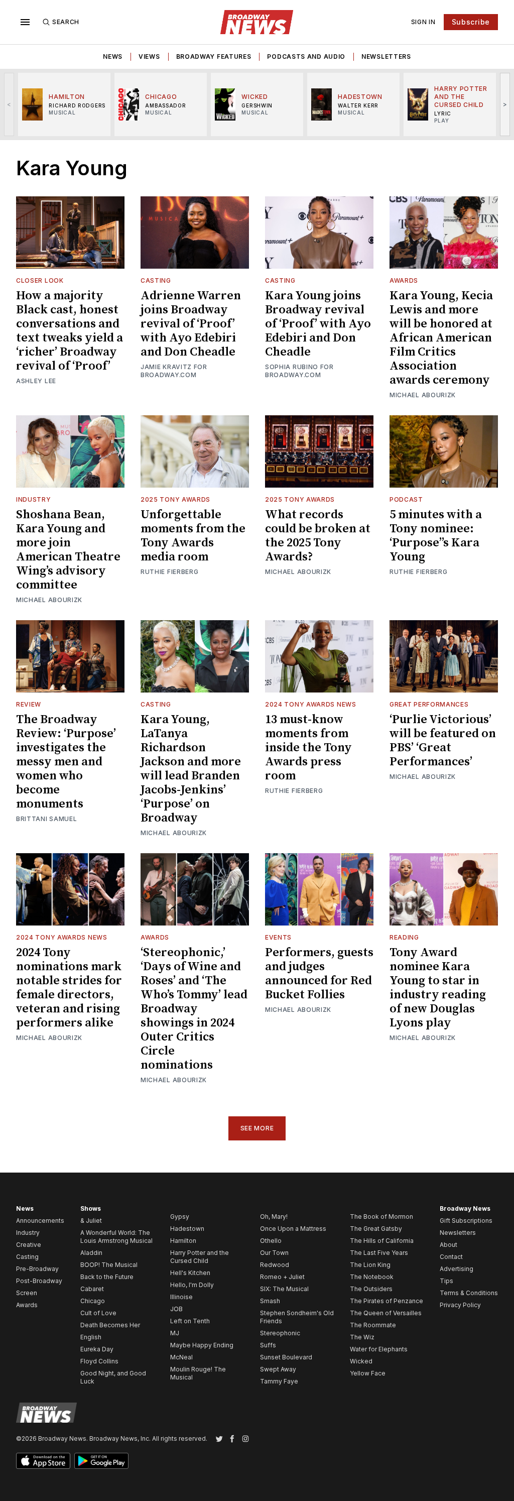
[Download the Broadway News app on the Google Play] (101, 1461)
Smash (270, 1301)
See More (257, 1128)
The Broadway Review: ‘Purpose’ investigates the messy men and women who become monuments (66, 762)
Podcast (406, 499)
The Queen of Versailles (386, 1313)
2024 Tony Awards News (310, 704)
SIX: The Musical (284, 1289)
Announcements (40, 1220)
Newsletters (386, 56)
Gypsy (179, 1216)
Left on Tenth (190, 1321)
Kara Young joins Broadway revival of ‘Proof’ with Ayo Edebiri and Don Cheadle (318, 324)
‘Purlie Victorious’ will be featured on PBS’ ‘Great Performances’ (443, 740)
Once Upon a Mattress (293, 1228)
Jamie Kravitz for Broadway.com (174, 371)
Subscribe (471, 22)
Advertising (456, 1269)
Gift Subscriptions (466, 1220)
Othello (271, 1240)
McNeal (181, 1357)
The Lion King (370, 1264)
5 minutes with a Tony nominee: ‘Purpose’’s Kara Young (436, 535)
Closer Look (40, 280)
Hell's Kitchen (190, 1273)
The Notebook (372, 1277)
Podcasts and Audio (306, 56)
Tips (446, 1281)
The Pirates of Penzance (386, 1301)
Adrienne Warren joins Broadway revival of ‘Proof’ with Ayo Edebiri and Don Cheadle (191, 324)
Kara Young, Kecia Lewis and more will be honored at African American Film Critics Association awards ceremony (441, 338)
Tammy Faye (279, 1381)
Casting (156, 280)
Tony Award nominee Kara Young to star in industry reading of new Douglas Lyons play (438, 987)
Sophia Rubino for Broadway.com (299, 371)
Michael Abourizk (423, 395)
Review (28, 704)
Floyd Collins (99, 1361)
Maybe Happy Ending (201, 1345)
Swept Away (278, 1369)
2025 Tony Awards (175, 499)
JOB (176, 1309)
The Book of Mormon (381, 1216)
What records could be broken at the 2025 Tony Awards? (317, 535)
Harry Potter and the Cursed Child (199, 1256)
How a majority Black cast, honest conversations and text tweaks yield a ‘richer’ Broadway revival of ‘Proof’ (69, 331)
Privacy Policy (460, 1305)
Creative (28, 1244)
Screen (26, 1293)
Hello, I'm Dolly (192, 1285)
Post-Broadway (39, 1281)
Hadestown (187, 1228)
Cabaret (92, 1289)
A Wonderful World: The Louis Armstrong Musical (116, 1236)
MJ (174, 1333)
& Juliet (91, 1220)
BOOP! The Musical (109, 1264)
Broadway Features (213, 56)
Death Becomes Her (110, 1325)
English (90, 1337)
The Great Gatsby (376, 1228)
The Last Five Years (379, 1252)
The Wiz (362, 1337)
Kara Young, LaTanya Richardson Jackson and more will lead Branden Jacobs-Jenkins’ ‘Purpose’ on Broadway (191, 769)
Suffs (268, 1345)
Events (278, 937)
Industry (33, 499)
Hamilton (183, 1240)
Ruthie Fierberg (170, 571)
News (112, 56)
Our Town (274, 1252)
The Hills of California (382, 1240)
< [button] (9, 104)
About (448, 1244)
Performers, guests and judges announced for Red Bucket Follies (319, 973)
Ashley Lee (36, 381)
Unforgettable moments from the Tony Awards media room (193, 535)
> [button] (505, 104)
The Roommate (373, 1325)
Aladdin (91, 1252)
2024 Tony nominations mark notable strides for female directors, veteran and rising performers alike (69, 987)
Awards (404, 280)
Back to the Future (107, 1277)
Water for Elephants (379, 1349)
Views (149, 56)
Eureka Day (96, 1349)
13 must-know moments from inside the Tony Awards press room (308, 747)
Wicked (361, 1361)
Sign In (423, 22)
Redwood (274, 1264)
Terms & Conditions (469, 1293)
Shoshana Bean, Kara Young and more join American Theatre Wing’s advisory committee (68, 550)
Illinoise (181, 1297)
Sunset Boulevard (286, 1357)
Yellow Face (368, 1373)
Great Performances (429, 704)
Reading (404, 937)
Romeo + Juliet (282, 1277)
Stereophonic (280, 1333)
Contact (451, 1256)
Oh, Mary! (274, 1216)
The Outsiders (371, 1289)
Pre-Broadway (37, 1269)
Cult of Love (98, 1313)
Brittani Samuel (46, 819)
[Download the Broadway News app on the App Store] (43, 1461)
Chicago (92, 1301)
